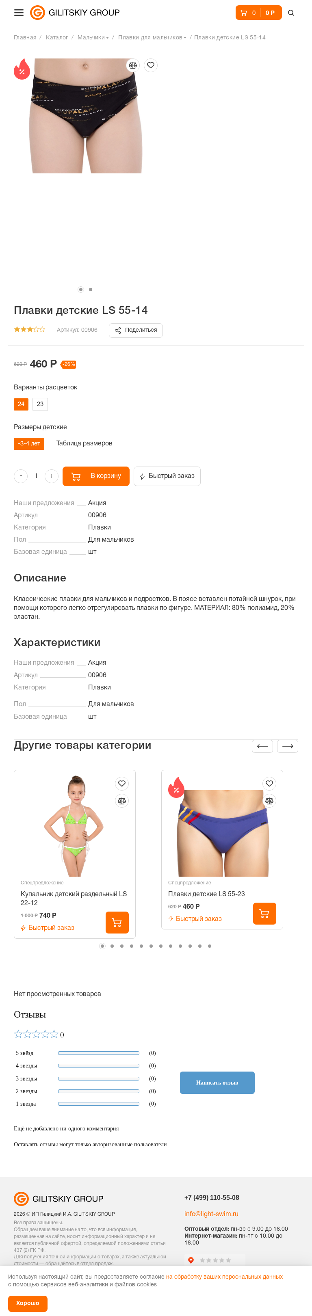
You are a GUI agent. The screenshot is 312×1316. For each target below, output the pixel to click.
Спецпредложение (42, 883)
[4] (36, 330)
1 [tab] (81, 289)
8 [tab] (170, 946)
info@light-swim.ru (211, 1214)
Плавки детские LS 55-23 (206, 894)
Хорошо (27, 1303)
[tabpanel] (86, 166)
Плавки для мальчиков (150, 38)
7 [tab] (161, 946)
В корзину (106, 476)
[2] (23, 330)
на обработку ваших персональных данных (224, 1277)
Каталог (57, 38)
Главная (25, 38)
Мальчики (91, 38)
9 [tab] (180, 946)
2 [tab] (90, 289)
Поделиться (141, 330)
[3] (30, 330)
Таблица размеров (84, 444)
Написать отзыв (217, 1083)
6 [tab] (151, 946)
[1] (17, 330)
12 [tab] (209, 946)
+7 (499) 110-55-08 (211, 1197)
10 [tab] (190, 946)
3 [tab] (122, 946)
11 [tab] (200, 946)
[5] (42, 330)
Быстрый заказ (172, 476)
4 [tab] (131, 946)
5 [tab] (141, 946)
